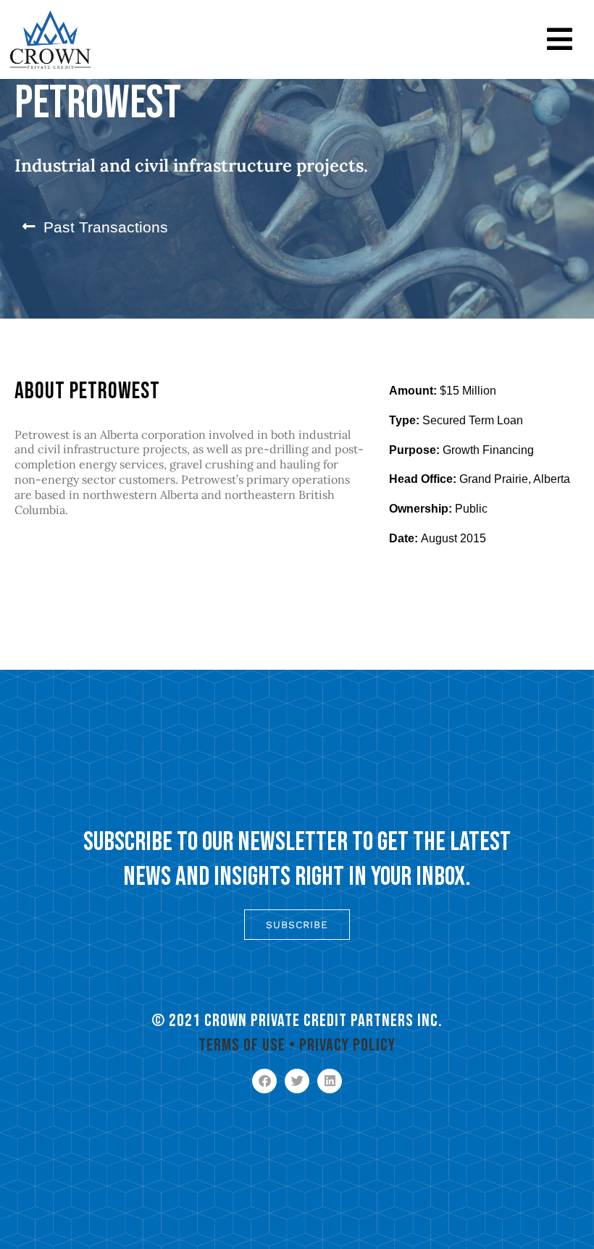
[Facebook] (264, 1081)
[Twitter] (297, 1081)
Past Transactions (105, 227)
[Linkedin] (329, 1081)
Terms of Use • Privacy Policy (297, 1045)
